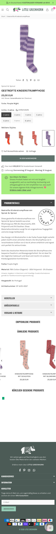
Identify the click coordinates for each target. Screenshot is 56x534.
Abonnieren (9, 509)
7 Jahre (17, 121)
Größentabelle (23, 110)
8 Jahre (28, 121)
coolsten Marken (39, 459)
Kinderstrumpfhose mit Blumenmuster (43, 375)
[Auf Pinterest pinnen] (31, 80)
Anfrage (32, 151)
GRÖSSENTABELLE (11, 305)
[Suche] (7, 9)
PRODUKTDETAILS (11, 203)
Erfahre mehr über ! (28, 465)
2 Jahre (6, 115)
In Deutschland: (29, 3)
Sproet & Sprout (8, 86)
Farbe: (10, 103)
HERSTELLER (9, 298)
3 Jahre (17, 115)
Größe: (15, 110)
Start (3, 16)
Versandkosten (15, 98)
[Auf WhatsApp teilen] (35, 80)
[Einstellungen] (47, 9)
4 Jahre (28, 115)
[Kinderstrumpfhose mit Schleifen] (15, 353)
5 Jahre (39, 115)
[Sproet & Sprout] (46, 217)
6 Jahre (6, 121)
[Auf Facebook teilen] (23, 80)
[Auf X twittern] (27, 80)
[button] (52, 9)
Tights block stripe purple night (12, 291)
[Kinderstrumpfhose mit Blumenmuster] (43, 353)
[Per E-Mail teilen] (39, 80)
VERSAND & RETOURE (13, 312)
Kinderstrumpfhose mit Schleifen (15, 375)
